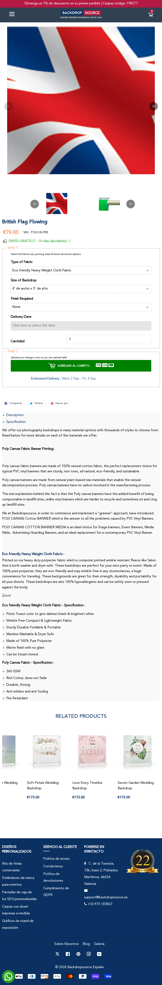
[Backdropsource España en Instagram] (89, 954)
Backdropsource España (86, 967)
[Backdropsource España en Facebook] (68, 954)
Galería (99, 944)
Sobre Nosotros (66, 944)
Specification (16, 422)
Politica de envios (56, 859)
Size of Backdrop (24, 280)
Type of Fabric (22, 262)
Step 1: (13, 247)
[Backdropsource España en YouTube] (99, 954)
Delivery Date (21, 317)
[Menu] (13, 14)
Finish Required (22, 298)
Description (15, 415)
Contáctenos (53, 866)
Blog (86, 944)
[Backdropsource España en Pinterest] (78, 954)
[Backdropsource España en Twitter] (57, 954)
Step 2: (13, 351)
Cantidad (17, 341)
